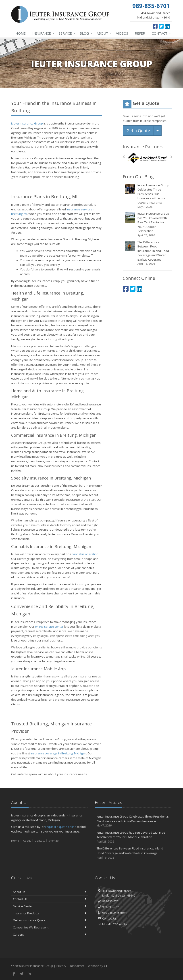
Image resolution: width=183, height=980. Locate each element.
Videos (122, 33)
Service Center (23, 906)
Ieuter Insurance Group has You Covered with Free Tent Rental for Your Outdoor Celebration (153, 224)
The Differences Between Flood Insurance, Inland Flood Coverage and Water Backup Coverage (153, 253)
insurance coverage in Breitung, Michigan (58, 753)
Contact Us (20, 899)
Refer (140, 33)
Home (20, 33)
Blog (85, 33)
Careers (18, 934)
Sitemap (53, 841)
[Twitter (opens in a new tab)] (161, 26)
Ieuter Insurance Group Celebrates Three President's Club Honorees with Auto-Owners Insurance (153, 196)
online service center (49, 627)
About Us (19, 892)
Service (66, 33)
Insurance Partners (143, 147)
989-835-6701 (111, 901)
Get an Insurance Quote (29, 920)
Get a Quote (138, 130)
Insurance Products (26, 913)
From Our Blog (138, 177)
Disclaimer (77, 966)
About (103, 33)
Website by (97, 966)
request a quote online (60, 827)
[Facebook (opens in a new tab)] (155, 26)
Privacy (61, 966)
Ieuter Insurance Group (27, 123)
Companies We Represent (30, 927)
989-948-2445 (111, 913)
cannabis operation (85, 554)
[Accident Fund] (147, 158)
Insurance (42, 33)
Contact (160, 33)
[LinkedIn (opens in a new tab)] (167, 26)
